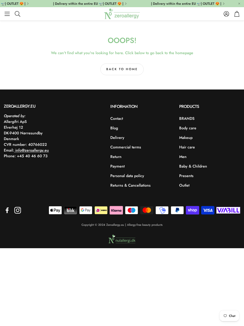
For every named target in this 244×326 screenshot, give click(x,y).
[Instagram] (17, 210)
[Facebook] (7, 210)
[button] (7, 14)
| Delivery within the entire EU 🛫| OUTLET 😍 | (87, 3)
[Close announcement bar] (239, 3)
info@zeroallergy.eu (31, 150)
